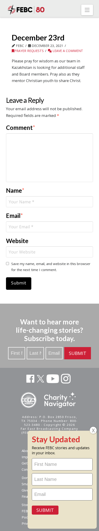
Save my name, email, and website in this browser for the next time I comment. (50, 266)
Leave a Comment (67, 51)
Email (14, 215)
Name (15, 190)
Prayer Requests (29, 51)
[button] (87, 10)
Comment (20, 127)
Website (17, 240)
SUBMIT (77, 353)
